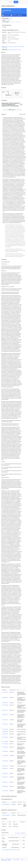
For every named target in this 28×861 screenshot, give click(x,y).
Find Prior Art (14, 15)
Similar (21, 15)
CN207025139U (5, 733)
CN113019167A (5, 692)
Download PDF (7, 15)
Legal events (6, 46)
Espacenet (10, 49)
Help (9, 860)
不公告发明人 (8, 20)
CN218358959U (5, 747)
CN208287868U (5, 786)
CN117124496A (5, 705)
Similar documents (12, 46)
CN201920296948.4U (6, 804)
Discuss (19, 49)
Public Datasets (16, 859)
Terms (22, 859)
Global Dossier (15, 49)
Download (18, 833)
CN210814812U (5, 710)
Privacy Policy (3, 860)
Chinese (10, 18)
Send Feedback (8, 859)
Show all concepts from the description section (11, 849)
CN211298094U (5, 741)
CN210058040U (5, 773)
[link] (3, 838)
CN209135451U (5, 719)
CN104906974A (5, 702)
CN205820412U (5, 782)
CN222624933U (5, 790)
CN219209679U (5, 737)
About (2, 859)
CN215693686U (5, 760)
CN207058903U (5, 751)
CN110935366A (5, 724)
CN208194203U (5, 768)
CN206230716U (5, 766)
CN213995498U (5, 755)
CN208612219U (5, 776)
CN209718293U (5, 729)
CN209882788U (5, 731)
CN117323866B (5, 743)
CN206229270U (5, 714)
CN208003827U (5, 697)
